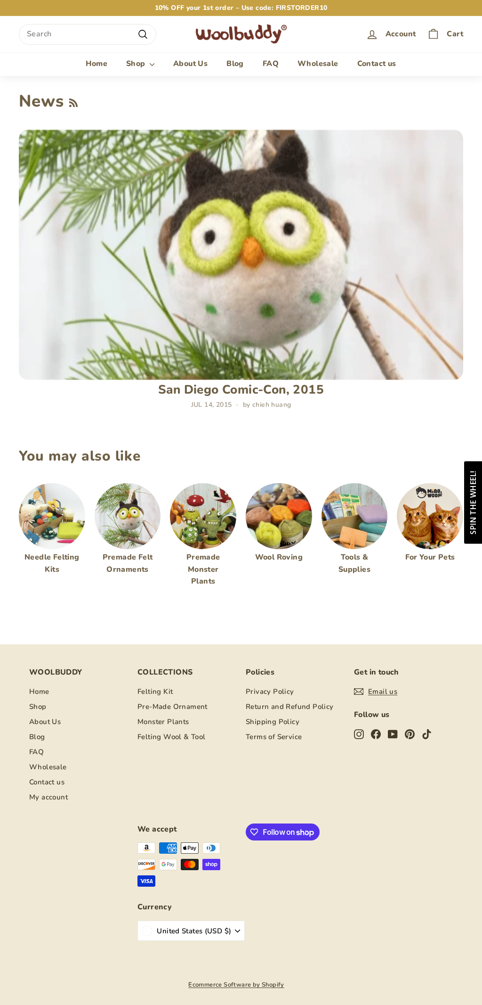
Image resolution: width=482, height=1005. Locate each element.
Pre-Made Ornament (172, 706)
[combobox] (87, 34)
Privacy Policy (270, 691)
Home (96, 63)
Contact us (376, 63)
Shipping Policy (272, 721)
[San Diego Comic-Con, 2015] (241, 255)
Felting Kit (155, 691)
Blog (235, 63)
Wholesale (317, 63)
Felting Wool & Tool (171, 736)
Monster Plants (163, 721)
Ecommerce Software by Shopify (236, 984)
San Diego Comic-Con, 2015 (241, 389)
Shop (136, 63)
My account (48, 797)
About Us (190, 63)
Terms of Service (274, 736)
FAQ (271, 63)
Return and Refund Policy (290, 706)
